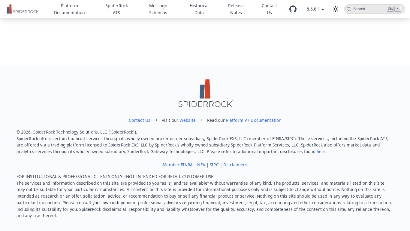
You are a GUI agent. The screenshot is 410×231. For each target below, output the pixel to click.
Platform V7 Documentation (253, 120)
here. (322, 151)
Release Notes (236, 9)
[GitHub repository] (293, 9)
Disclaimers (235, 165)
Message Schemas (158, 9)
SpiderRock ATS (116, 9)
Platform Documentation (69, 9)
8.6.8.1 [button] (313, 9)
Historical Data (199, 9)
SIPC (214, 165)
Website (187, 120)
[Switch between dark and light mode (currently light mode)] (335, 9)
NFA (201, 165)
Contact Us (269, 9)
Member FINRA (178, 165)
